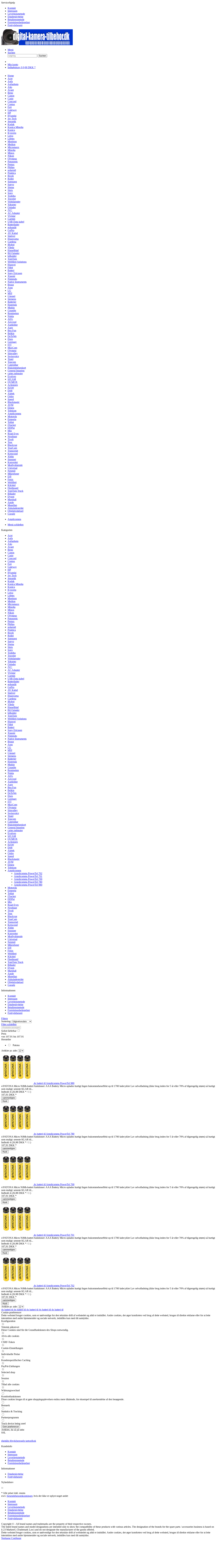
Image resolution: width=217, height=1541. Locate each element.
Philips (11, 624)
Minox (11, 610)
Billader (12, 965)
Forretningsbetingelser (19, 22)
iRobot (11, 701)
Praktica (12, 630)
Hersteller (6, 1039)
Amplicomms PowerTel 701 (28, 876)
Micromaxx (13, 604)
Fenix (10, 950)
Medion (11, 601)
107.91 (9, 1036)
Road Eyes (13, 905)
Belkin (11, 790)
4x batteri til (7, 1309)
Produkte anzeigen (11, 1027)
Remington (13, 770)
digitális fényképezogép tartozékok (18, 1440)
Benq (10, 549)
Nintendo (12, 736)
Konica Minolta (15, 584)
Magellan (12, 976)
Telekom (12, 867)
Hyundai (12, 572)
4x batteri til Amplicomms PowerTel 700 (54, 1184)
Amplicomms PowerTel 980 (28, 884)
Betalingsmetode (16, 19)
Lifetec (11, 595)
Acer (10, 535)
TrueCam (12, 919)
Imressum (12, 11)
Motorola (12, 887)
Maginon (12, 598)
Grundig (12, 767)
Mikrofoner (13, 945)
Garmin (11, 675)
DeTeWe (12, 793)
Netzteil (11, 942)
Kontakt (12, 8)
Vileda (11, 704)
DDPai (11, 899)
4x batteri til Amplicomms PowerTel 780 (54, 1133)
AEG (10, 776)
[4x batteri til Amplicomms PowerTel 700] (17, 1184)
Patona (16, 1045)
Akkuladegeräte (16, 979)
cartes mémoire (15, 830)
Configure (16, 1538)
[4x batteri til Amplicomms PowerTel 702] (17, 1285)
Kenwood (13, 925)
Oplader (12, 664)
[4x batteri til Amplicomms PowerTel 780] (17, 1133)
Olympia (12, 807)
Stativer (11, 693)
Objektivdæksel (15, 982)
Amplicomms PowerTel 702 (28, 873)
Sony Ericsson (15, 730)
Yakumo (12, 661)
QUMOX (12, 839)
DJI (9, 947)
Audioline (13, 781)
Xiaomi (11, 733)
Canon (11, 552)
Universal (12, 939)
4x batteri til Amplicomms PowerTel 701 (54, 1235)
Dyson (11, 968)
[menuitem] (112, 8)
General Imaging (16, 827)
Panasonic (13, 618)
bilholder (12, 713)
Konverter (13, 933)
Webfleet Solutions (17, 718)
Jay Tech (12, 575)
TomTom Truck (15, 962)
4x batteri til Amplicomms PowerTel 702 (54, 1285)
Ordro (11, 853)
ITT (10, 801)
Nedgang (6, 1538)
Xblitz (11, 927)
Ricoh (11, 632)
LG (9, 747)
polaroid (12, 627)
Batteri (11, 727)
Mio (10, 902)
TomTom (12, 715)
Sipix (10, 647)
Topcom (12, 819)
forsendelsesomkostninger (19, 1496)
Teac (10, 913)
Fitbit (10, 724)
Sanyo (11, 641)
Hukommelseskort (17, 824)
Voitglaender (14, 658)
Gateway (12, 567)
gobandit (12, 684)
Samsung (12, 638)
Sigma (11, 644)
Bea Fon (12, 787)
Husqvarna (13, 695)
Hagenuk (12, 761)
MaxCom (12, 804)
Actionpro (13, 842)
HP (9, 569)
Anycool (12, 779)
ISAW (11, 844)
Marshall (12, 970)
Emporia (12, 890)
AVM (10, 862)
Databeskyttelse (15, 16)
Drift (10, 847)
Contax (11, 561)
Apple (11, 973)
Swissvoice (13, 813)
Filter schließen (9, 1024)
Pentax (11, 621)
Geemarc (12, 799)
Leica (10, 592)
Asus (10, 744)
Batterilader (13, 681)
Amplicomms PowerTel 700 (28, 879)
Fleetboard (13, 959)
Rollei (11, 635)
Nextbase (12, 907)
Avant (11, 547)
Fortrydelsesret (15, 25)
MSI (10, 750)
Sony (10, 650)
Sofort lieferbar (9, 1031)
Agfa (10, 538)
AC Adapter (14, 670)
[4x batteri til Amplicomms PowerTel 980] (17, 1083)
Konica (11, 587)
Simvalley (13, 810)
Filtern (4, 1018)
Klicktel (12, 956)
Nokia (11, 773)
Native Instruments (17, 738)
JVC (10, 667)
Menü (11, 49)
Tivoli (11, 910)
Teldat (11, 893)
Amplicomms (14, 870)
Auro (10, 784)
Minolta (11, 607)
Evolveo (12, 833)
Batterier (12, 758)
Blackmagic (14, 859)
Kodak (11, 581)
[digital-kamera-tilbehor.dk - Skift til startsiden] (37, 44)
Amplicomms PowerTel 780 (28, 882)
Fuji (10, 564)
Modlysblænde (15, 936)
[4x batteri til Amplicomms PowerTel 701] (17, 1235)
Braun (11, 741)
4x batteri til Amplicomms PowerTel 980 (54, 1083)
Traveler (12, 655)
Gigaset (11, 753)
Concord (12, 558)
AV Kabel (13, 690)
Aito (10, 544)
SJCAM (12, 836)
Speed (11, 856)
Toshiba (12, 652)
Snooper (12, 930)
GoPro (11, 687)
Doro (10, 796)
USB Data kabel (16, 678)
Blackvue (12, 916)
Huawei (12, 721)
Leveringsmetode (16, 13)
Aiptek (11, 850)
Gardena (12, 698)
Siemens (12, 756)
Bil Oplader (13, 710)
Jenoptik (12, 578)
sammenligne (9, 1098)
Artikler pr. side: (9, 1050)
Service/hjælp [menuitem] (15, 14)
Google (11, 985)
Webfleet (12, 953)
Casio (10, 555)
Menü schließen (16, 524)
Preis (3, 1033)
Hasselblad (13, 707)
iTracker (12, 896)
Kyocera (12, 589)
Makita (11, 764)
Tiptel (10, 816)
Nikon (11, 612)
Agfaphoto (13, 541)
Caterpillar (13, 821)
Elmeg (11, 864)
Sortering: (6, 1021)
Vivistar (11, 673)
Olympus (12, 615)
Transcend (13, 922)
